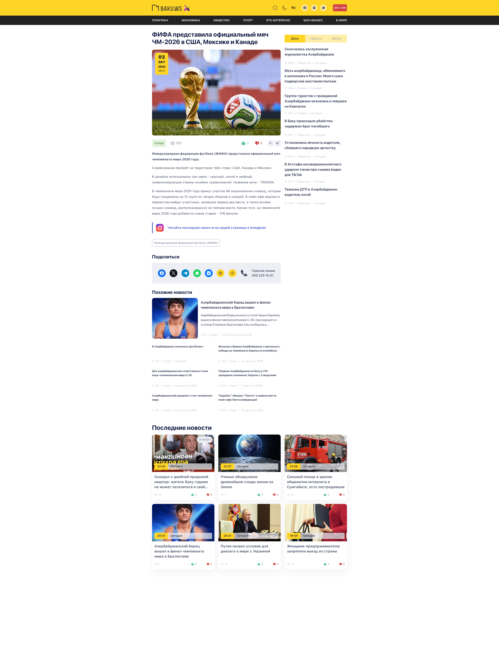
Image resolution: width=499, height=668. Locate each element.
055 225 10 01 (262, 275)
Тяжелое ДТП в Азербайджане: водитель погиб (311, 192)
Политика (160, 20)
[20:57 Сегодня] (183, 522)
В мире (341, 20)
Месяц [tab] (337, 38)
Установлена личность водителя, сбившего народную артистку (312, 145)
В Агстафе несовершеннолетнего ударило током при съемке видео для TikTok (313, 169)
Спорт (248, 20)
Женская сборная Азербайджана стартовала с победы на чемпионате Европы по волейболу (249, 348)
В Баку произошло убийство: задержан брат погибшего (309, 123)
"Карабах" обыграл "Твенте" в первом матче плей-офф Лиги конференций (247, 397)
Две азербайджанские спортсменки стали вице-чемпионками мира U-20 (180, 373)
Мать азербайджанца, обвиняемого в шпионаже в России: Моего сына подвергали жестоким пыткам (315, 76)
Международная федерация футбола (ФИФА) (186, 242)
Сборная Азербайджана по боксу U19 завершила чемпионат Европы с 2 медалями (247, 373)
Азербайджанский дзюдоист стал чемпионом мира (182, 397)
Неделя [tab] (315, 38)
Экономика (190, 20)
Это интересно (278, 20)
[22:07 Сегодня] (249, 453)
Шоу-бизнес (313, 20)
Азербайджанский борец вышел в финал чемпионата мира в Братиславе (179, 551)
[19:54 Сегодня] (316, 522)
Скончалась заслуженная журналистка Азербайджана (309, 51)
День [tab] (295, 38)
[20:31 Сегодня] (249, 522)
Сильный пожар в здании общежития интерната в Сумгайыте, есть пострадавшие (316, 482)
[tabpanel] (316, 125)
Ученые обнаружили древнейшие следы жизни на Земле (247, 482)
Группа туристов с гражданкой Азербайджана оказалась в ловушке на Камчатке (316, 101)
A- (271, 143)
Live (343, 7)
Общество (221, 20)
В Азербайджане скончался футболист (177, 346)
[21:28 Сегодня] (316, 453)
